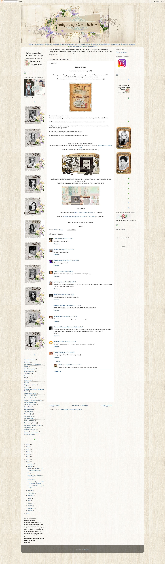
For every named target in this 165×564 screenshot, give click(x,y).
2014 (28, 457)
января (30, 510)
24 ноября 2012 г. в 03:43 (75, 327)
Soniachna (57, 316)
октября (30, 490)
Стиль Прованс (29, 418)
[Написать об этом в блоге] (69, 230)
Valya (55, 271)
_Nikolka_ (57, 282)
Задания (27, 373)
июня (30, 498)
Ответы (58, 361)
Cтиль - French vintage (31, 432)
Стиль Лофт (28, 414)
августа (30, 495)
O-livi (60, 364)
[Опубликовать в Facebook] (73, 230)
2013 (28, 459)
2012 (28, 462)
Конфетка (27, 376)
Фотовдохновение (30, 429)
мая (29, 500)
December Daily (29, 434)
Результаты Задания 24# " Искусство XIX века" (36, 482)
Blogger (86, 549)
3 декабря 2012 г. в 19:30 (68, 341)
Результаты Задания (30, 385)
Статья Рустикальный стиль (33, 400)
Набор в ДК (27, 380)
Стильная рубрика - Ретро (32, 425)
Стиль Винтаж (28, 409)
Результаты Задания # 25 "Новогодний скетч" (35, 469)
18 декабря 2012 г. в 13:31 (66, 352)
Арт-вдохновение (29, 360)
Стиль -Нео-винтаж (30, 404)
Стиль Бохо (27, 407)
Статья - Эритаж (29, 398)
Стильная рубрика (30, 423)
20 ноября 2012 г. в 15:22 (69, 316)
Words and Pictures (60, 327)
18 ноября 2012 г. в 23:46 (66, 249)
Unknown (57, 341)
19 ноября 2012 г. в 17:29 (66, 294)
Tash (55, 238)
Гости (26, 366)
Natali (55, 294)
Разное (26, 382)
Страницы (27, 427)
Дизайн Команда (29, 369)
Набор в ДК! (31, 479)
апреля (30, 503)
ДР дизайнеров (29, 371)
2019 (28, 444)
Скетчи (26, 387)
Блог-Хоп (27, 362)
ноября (30, 466)
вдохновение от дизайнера (32, 364)
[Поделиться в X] (71, 230)
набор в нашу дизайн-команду (83, 212)
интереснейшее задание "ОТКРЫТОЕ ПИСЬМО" (79, 216)
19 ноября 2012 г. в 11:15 (71, 260)
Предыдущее (106, 406)
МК (25, 378)
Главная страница (80, 406)
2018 (28, 446)
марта (30, 505)
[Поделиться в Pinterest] (75, 230)
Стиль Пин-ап (28, 416)
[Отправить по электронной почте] (67, 230)
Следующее (54, 406)
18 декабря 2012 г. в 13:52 (73, 364)
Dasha (56, 249)
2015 (28, 454)
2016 (28, 452)
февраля (31, 508)
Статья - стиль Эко (30, 395)
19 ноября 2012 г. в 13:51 (68, 282)
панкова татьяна (59, 305)
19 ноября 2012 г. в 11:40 (65, 271)
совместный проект (30, 393)
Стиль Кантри (28, 411)
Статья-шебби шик (30, 402)
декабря (30, 464)
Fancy (56, 352)
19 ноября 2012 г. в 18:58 (73, 305)
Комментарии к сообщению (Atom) (71, 409)
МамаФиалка (58, 260)
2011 (28, 513)
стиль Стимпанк (29, 420)
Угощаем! (31, 472)
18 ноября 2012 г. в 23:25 (65, 238)
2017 (28, 449)
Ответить (56, 244)
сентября (31, 493)
